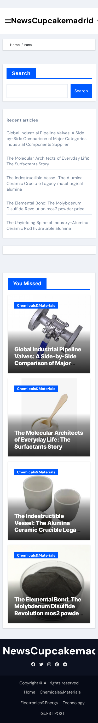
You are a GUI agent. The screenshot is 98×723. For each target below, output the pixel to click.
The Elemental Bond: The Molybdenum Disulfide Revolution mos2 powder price (46, 206)
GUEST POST (53, 713)
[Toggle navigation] (8, 21)
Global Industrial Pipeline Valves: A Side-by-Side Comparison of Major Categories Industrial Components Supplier (47, 138)
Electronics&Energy (39, 703)
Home (29, 692)
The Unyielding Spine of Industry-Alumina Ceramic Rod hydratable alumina (47, 225)
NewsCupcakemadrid (52, 20)
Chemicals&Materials (36, 305)
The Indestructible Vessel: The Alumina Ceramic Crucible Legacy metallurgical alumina (45, 183)
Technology (74, 703)
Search (21, 73)
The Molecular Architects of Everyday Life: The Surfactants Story (48, 161)
